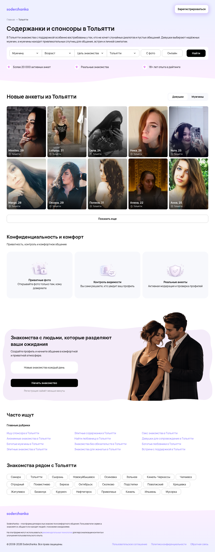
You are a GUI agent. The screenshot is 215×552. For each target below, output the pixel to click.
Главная (11, 19)
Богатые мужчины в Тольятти (25, 444)
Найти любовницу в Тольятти (92, 438)
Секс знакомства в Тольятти (160, 433)
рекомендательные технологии (57, 532)
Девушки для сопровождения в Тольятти (168, 438)
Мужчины (198, 97)
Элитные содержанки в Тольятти (95, 433)
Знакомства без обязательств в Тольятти (100, 444)
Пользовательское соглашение (129, 544)
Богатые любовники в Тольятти (161, 444)
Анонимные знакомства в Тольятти (29, 438)
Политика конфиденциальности (168, 544)
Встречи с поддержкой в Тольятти (163, 449)
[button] (16, 477)
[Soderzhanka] (17, 9)
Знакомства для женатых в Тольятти (97, 449)
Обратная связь (199, 544)
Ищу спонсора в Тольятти (23, 433)
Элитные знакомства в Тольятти (27, 449)
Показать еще (107, 219)
